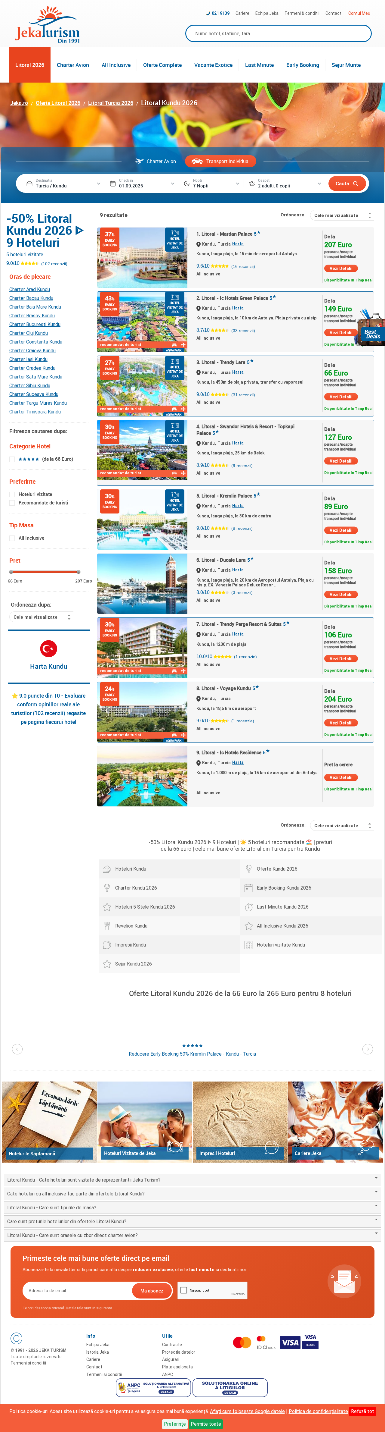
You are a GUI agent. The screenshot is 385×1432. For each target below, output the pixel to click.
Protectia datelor (178, 1352)
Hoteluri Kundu (130, 869)
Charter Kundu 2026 (136, 888)
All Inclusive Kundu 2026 (282, 926)
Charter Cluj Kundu (28, 333)
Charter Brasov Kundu (32, 316)
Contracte (172, 1344)
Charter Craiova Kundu (32, 350)
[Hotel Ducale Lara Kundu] (142, 584)
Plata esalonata (177, 1366)
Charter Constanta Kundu (35, 342)
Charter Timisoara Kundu (35, 412)
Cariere (242, 13)
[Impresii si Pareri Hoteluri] (240, 1122)
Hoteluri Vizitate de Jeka (130, 1153)
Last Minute (259, 64)
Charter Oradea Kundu (32, 368)
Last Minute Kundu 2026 (283, 907)
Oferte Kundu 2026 (277, 869)
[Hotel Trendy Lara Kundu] (142, 386)
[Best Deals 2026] (369, 327)
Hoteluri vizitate (35, 494)
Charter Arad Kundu (29, 289)
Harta (238, 243)
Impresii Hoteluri (217, 1153)
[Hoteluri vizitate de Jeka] (144, 1122)
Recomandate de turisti (43, 502)
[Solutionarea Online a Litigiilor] (230, 1388)
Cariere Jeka (308, 1153)
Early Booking (302, 64)
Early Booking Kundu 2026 (284, 888)
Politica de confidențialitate (318, 1411)
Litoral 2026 (29, 64)
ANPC (167, 1374)
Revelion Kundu (131, 926)
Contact (333, 13)
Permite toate (206, 1424)
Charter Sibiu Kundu (29, 385)
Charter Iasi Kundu (28, 359)
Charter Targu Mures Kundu (38, 403)
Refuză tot (362, 1411)
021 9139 (220, 13)
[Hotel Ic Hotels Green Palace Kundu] (142, 322)
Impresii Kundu (130, 945)
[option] (192, 1050)
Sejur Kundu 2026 (133, 964)
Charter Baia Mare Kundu (35, 307)
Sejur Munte (346, 64)
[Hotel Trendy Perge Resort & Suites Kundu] (142, 648)
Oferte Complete (162, 64)
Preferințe (175, 1424)
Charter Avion (73, 64)
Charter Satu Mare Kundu (35, 377)
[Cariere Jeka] (335, 1122)
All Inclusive (116, 64)
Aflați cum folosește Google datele (247, 1411)
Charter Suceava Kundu (33, 394)
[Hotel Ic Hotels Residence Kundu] (142, 776)
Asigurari (170, 1359)
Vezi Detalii (341, 268)
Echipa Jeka (267, 13)
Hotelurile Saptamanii (32, 1153)
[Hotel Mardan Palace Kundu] (142, 258)
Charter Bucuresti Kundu (34, 324)
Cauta (342, 183)
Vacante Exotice (213, 64)
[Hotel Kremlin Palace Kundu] (142, 519)
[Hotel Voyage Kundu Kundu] (142, 712)
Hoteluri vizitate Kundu (281, 945)
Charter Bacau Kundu (31, 298)
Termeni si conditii (28, 1363)
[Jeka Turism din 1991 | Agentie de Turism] (47, 41)
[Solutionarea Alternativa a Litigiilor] (154, 1388)
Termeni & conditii (302, 13)
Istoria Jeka (97, 1352)
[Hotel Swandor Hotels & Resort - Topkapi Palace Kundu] (142, 450)
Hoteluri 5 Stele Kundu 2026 (145, 907)
